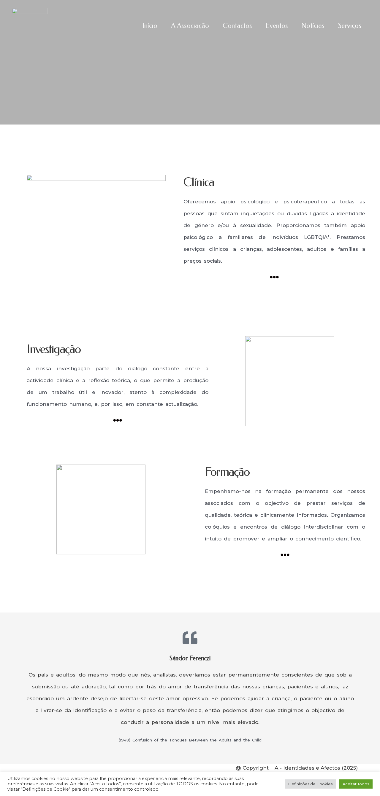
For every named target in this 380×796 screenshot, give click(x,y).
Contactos (237, 26)
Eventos (277, 26)
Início (149, 26)
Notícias (313, 26)
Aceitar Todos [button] (356, 783)
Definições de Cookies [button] (310, 783)
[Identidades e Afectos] (30, 25)
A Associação (190, 26)
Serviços (349, 26)
